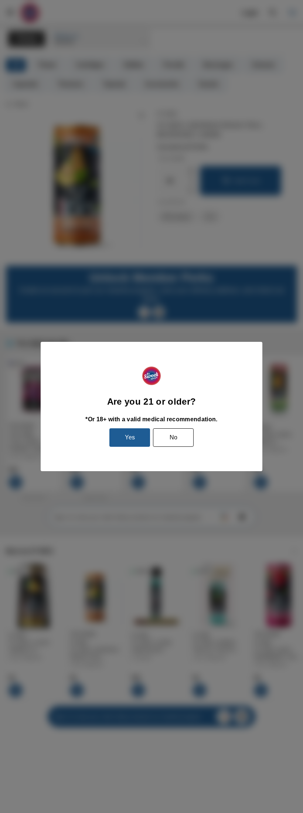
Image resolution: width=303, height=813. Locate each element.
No (173, 437)
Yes (130, 437)
